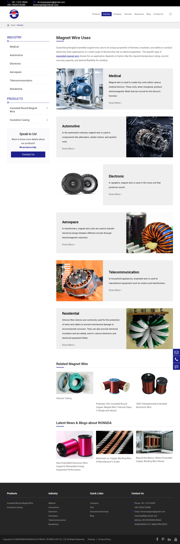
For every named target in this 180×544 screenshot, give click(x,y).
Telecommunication (21, 80)
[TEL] (176, 359)
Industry (106, 14)
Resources (139, 14)
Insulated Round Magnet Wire (23, 110)
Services (128, 14)
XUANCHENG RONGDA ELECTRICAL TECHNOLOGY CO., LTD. (40, 539)
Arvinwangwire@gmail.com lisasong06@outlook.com (49, 3)
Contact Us (158, 14)
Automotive (16, 55)
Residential (16, 88)
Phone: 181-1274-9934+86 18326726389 (144, 505)
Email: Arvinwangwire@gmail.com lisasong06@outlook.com (149, 513)
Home (13, 25)
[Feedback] (176, 366)
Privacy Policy (104, 539)
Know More (115, 103)
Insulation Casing (19, 119)
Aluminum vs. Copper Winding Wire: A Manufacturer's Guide (114, 460)
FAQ (92, 507)
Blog (149, 14)
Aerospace (16, 72)
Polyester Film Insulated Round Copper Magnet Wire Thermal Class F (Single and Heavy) (113, 407)
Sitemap (91, 539)
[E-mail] (176, 352)
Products (96, 14)
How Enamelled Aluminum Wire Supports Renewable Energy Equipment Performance (72, 466)
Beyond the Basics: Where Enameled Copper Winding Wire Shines (154, 460)
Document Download (99, 511)
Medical (14, 46)
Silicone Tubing (64, 398)
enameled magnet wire (67, 56)
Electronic (15, 63)
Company (117, 14)
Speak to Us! (28, 134)
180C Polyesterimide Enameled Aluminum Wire (151, 405)
